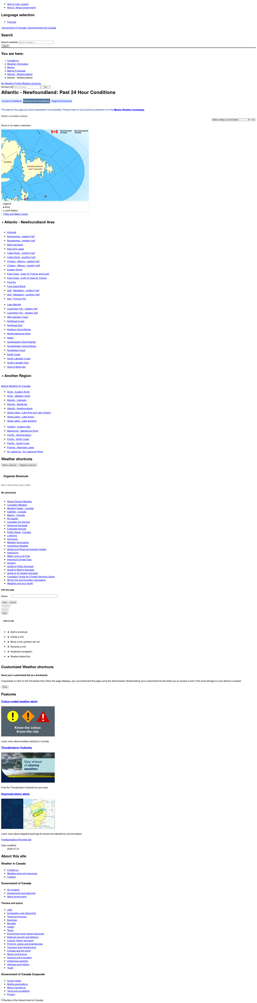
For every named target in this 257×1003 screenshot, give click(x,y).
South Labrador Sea (17, 362)
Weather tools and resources (22, 873)
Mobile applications (17, 984)
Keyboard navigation (21, 651)
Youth (10, 967)
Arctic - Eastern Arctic (18, 391)
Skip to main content (18, 4)
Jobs (9, 909)
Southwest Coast (16, 350)
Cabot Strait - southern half (21, 257)
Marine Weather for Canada (15, 386)
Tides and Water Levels (15, 214)
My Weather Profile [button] (11, 83)
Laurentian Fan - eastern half (22, 308)
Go (45, 87)
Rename (6, 606)
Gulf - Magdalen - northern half (23, 290)
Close (4, 687)
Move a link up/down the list (25, 641)
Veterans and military (18, 964)
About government (16, 896)
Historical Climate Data (19, 559)
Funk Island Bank (16, 286)
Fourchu (11, 282)
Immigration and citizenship (21, 913)
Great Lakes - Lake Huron (20, 416)
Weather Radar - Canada (20, 508)
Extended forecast (16, 528)
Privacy (11, 994)
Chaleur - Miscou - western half (23, 265)
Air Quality (12, 518)
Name (4, 596)
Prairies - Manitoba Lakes (20, 447)
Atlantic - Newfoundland (19, 74)
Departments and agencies (21, 893)
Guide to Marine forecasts (20, 569)
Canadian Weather (17, 505)
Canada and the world (18, 950)
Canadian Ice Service (18, 522)
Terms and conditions (18, 991)
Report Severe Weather (19, 501)
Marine (10, 67)
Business (12, 920)
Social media (14, 980)
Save (4, 602)
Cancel (13, 602)
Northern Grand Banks (19, 329)
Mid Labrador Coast (17, 317)
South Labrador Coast (18, 358)
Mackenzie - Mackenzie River (22, 430)
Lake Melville (14, 304)
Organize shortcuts (28, 465)
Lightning (12, 535)
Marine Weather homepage (129, 109)
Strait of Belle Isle (16, 367)
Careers (11, 876)
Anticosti (11, 232)
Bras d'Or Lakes (15, 249)
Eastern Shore (14, 269)
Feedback (16, 839)
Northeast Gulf (14, 325)
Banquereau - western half (21, 240)
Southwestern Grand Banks (21, 346)
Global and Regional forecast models (26, 549)
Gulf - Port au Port (16, 298)
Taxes (10, 930)
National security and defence (23, 937)
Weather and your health (20, 583)
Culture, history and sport (20, 940)
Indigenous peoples (17, 961)
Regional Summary (61, 101)
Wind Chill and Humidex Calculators (26, 580)
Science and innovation (19, 957)
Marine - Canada (16, 515)
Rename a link (18, 646)
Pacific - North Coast (18, 439)
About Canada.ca (16, 987)
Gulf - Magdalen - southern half (23, 294)
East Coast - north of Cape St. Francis (27, 278)
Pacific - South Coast (18, 443)
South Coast (13, 354)
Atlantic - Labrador (16, 400)
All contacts (13, 889)
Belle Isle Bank (15, 244)
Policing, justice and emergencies (25, 944)
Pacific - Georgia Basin (19, 435)
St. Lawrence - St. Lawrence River (25, 451)
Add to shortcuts (9, 465)
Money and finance (17, 954)
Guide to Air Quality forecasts (22, 573)
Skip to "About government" (21, 7)
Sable (10, 337)
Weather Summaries (18, 542)
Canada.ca (13, 60)
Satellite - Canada (16, 511)
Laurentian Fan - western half (22, 312)
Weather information (17, 64)
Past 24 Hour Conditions (37, 101)
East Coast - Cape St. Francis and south (28, 273)
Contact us (12, 870)
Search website (9, 42)
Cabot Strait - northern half (21, 253)
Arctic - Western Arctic (18, 396)
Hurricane (12, 539)
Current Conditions (12, 101)
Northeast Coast (15, 321)
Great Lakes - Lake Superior (22, 421)
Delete (5, 609)
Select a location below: (14, 116)
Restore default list (20, 656)
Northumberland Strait (18, 333)
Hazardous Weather (17, 546)
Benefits (11, 923)
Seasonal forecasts (17, 525)
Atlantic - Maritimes (17, 404)
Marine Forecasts (16, 70)
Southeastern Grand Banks (21, 342)
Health (10, 926)
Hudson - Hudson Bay (18, 426)
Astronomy (12, 552)
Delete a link (17, 636)
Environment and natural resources (25, 933)
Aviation (11, 563)
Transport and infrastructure (21, 947)
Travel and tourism (17, 916)
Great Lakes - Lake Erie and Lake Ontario (29, 412)
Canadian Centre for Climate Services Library (31, 576)
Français (11, 22)
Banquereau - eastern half (21, 236)
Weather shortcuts (31, 83)
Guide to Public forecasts (20, 566)
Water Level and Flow (18, 556)
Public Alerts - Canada (19, 532)
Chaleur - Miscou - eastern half (23, 261)
